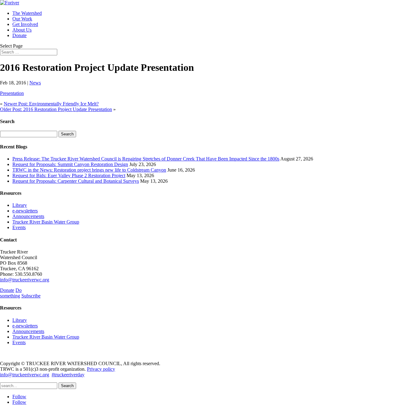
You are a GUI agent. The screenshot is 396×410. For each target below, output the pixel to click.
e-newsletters (25, 210)
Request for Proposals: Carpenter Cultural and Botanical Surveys (75, 181)
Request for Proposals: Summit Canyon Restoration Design (70, 164)
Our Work (22, 18)
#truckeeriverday (68, 374)
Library (19, 205)
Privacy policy (101, 369)
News (35, 82)
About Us (22, 29)
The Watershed (27, 13)
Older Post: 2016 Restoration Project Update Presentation (56, 109)
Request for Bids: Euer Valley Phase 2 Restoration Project (68, 175)
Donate (19, 35)
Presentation (12, 93)
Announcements (28, 216)
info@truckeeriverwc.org (24, 279)
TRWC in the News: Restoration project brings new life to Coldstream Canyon (89, 170)
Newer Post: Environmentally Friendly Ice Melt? (51, 103)
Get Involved (25, 24)
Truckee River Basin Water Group (45, 221)
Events (19, 227)
